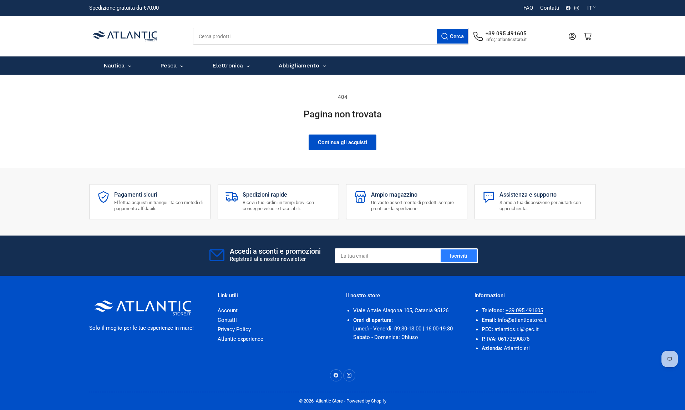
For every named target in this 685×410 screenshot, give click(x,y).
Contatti (549, 8)
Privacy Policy (234, 329)
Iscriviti (458, 256)
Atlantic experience (240, 339)
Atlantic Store (329, 401)
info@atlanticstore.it (522, 320)
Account (228, 310)
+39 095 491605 (524, 310)
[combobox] (331, 36)
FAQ (528, 8)
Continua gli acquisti (342, 142)
